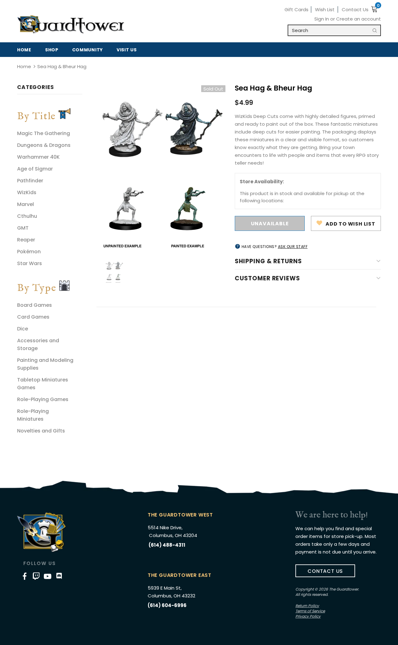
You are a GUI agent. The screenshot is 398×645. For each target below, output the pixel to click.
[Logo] (70, 24)
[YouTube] (47, 576)
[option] (158, 167)
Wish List (325, 9)
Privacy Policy (308, 616)
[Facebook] (24, 576)
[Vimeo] (36, 576)
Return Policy (307, 605)
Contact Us (355, 9)
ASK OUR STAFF (293, 246)
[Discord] (59, 576)
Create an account (358, 19)
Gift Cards (296, 9)
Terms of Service (310, 611)
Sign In (322, 19)
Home (24, 66)
